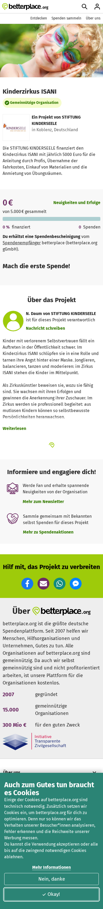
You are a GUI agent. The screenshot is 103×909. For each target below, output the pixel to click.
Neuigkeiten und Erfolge (76, 202)
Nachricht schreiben (45, 328)
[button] (27, 584)
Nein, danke (51, 879)
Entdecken (38, 18)
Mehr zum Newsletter (43, 501)
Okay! (54, 894)
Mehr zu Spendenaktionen (48, 532)
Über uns (93, 18)
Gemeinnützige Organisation (34, 102)
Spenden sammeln (66, 18)
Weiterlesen (14, 428)
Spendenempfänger (22, 242)
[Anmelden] (97, 6)
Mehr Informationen (51, 867)
